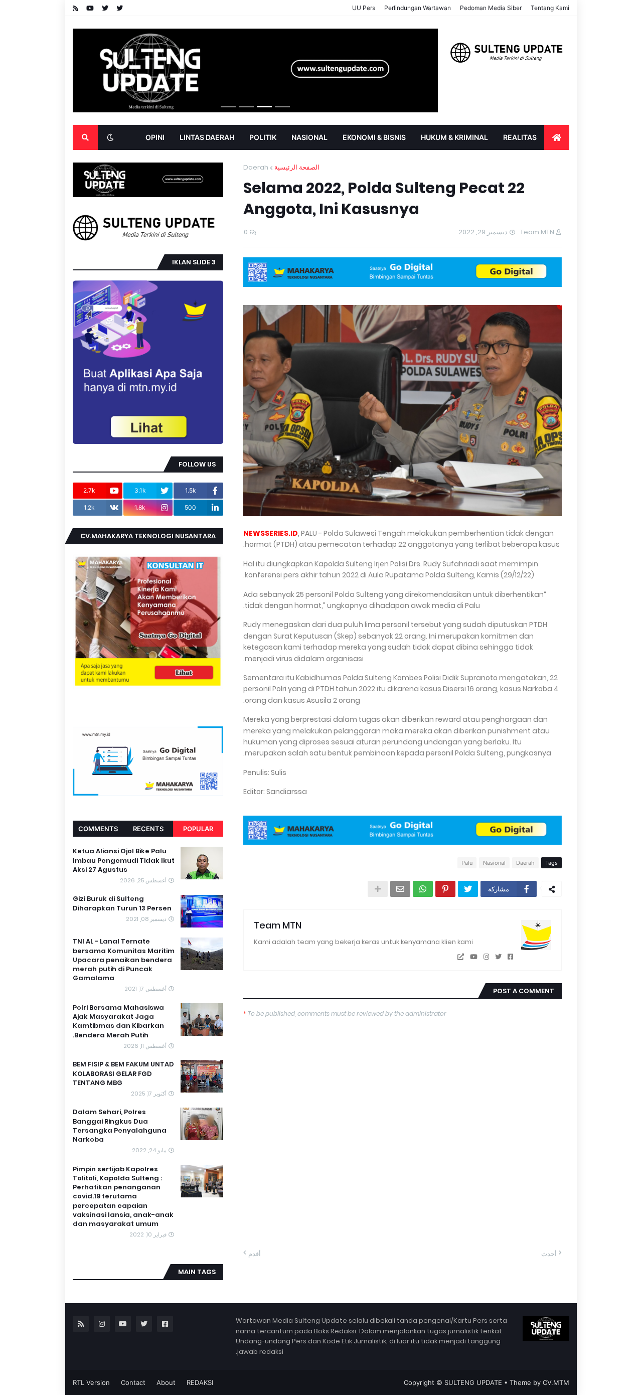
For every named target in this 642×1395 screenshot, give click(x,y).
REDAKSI (200, 1382)
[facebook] (510, 957)
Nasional (494, 862)
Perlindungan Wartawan (417, 8)
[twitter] (498, 957)
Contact (133, 1382)
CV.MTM (556, 1382)
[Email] (400, 889)
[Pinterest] (445, 889)
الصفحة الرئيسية (296, 167)
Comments (98, 829)
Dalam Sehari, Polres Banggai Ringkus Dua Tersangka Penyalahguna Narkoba (120, 1126)
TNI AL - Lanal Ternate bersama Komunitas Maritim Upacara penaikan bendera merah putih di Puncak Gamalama (124, 960)
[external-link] (460, 957)
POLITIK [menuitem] (262, 137)
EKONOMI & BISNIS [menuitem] (374, 137)
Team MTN (277, 925)
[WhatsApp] (423, 889)
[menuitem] (556, 137)
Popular (198, 829)
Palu (466, 862)
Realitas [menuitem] (520, 137)
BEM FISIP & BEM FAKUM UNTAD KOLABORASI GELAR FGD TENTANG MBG (123, 1073)
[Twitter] (468, 889)
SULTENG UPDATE (473, 1382)
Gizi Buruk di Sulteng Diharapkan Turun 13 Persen (122, 904)
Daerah (255, 167)
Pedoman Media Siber (491, 8)
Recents (148, 829)
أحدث (549, 1254)
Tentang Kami (550, 8)
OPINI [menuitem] (155, 137)
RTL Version (91, 1382)
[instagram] (486, 957)
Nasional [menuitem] (309, 137)
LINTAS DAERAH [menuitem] (207, 137)
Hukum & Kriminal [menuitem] (454, 137)
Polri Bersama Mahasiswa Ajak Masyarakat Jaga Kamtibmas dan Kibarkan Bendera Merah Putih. (118, 1021)
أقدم (254, 1254)
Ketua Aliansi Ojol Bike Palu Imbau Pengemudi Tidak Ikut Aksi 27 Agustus (124, 860)
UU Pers (363, 8)
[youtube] (473, 957)
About (166, 1382)
